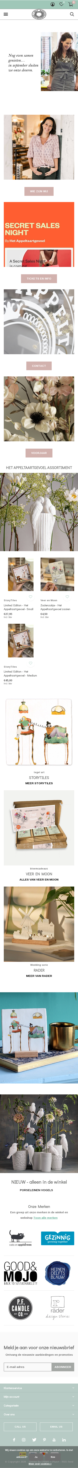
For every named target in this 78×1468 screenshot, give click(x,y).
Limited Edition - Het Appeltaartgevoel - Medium (20, 673)
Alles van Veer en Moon (39, 879)
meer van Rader (39, 975)
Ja (36, 1457)
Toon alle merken (45, 1217)
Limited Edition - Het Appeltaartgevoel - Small (18, 607)
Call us (20, 1426)
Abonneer (63, 1366)
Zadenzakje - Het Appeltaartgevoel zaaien (55, 607)
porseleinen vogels (36, 1190)
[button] (5, 14)
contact (39, 365)
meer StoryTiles (39, 783)
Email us (56, 1426)
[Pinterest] (44, 1440)
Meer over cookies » (40, 1464)
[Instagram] (23, 1440)
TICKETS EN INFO (39, 278)
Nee (53, 1457)
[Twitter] (34, 1440)
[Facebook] (14, 1440)
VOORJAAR (39, 452)
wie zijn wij (39, 191)
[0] (70, 4)
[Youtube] (54, 1440)
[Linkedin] (64, 1440)
